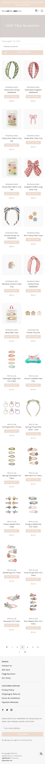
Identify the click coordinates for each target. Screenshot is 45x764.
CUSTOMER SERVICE (11, 686)
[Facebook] (3, 710)
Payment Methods (10, 702)
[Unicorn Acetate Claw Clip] (33, 359)
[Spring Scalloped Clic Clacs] (12, 457)
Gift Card (6, 670)
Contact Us (7, 666)
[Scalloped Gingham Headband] (33, 71)
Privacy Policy (8, 690)
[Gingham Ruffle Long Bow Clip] (33, 168)
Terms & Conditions (11, 698)
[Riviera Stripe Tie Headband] (12, 216)
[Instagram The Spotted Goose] (11, 710)
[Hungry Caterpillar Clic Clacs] (33, 505)
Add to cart (11, 96)
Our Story (6, 678)
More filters (24, 52)
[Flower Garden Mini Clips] (12, 505)
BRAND (5, 661)
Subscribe (22, 734)
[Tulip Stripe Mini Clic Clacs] (33, 554)
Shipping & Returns (11, 694)
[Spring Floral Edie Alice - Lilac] (33, 408)
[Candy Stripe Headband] (33, 265)
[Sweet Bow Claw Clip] (33, 119)
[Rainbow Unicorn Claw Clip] (12, 265)
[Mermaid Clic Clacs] (33, 457)
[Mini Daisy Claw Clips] (33, 216)
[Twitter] (7, 710)
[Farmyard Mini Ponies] (12, 408)
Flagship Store (8, 674)
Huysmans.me (7, 760)
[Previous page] (7, 647)
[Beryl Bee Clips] (12, 313)
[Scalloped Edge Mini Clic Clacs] (12, 359)
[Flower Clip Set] (33, 313)
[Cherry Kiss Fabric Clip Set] (12, 119)
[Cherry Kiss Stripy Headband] (12, 71)
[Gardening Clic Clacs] (12, 554)
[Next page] (24, 652)
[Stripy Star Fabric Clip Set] (12, 168)
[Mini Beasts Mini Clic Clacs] (33, 602)
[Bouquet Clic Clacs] (12, 602)
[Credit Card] (41, 754)
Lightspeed (6, 758)
